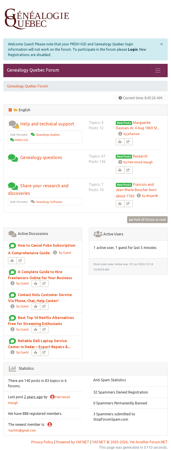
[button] (13, 123)
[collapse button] (10, 110)
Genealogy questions (41, 157)
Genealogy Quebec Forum (33, 70)
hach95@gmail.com (22, 430)
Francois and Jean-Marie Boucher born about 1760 (136, 190)
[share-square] (128, 141)
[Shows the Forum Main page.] (85, 19)
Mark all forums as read (149, 219)
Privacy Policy (42, 442)
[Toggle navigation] (158, 70)
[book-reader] (120, 141)
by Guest (64, 252)
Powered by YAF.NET (72, 442)
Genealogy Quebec (48, 134)
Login (133, 49)
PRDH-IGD (21, 139)
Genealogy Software (49, 201)
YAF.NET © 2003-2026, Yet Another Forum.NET (130, 442)
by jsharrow (131, 134)
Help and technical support (47, 123)
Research (140, 156)
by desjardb (149, 196)
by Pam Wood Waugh (138, 162)
